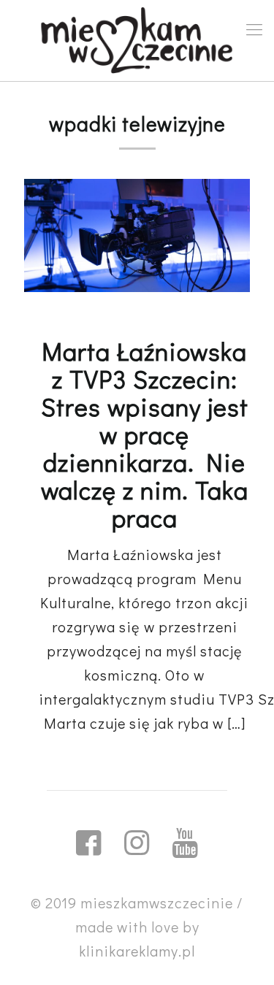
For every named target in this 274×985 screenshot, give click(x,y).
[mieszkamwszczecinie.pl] (137, 40)
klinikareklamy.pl (137, 950)
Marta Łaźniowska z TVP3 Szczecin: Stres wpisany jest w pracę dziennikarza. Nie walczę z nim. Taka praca (144, 434)
